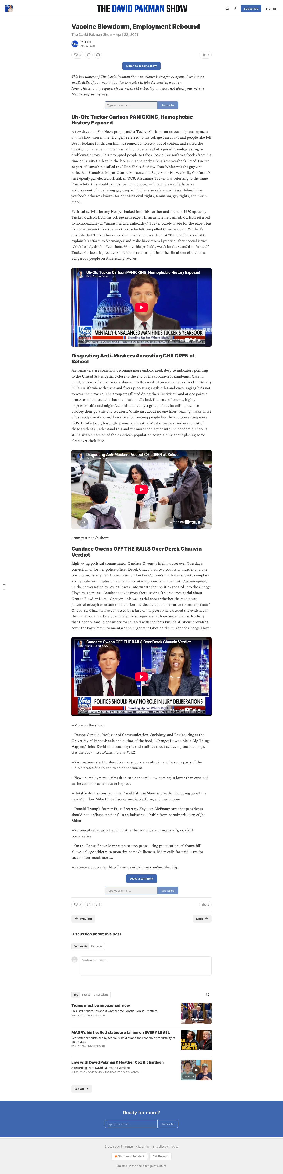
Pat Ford (86, 42)
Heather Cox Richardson (125, 1072)
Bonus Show (96, 846)
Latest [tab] (86, 994)
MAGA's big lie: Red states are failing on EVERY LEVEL (120, 1032)
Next (199, 919)
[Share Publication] (235, 8)
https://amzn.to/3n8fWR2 (115, 752)
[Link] (66, 120)
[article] (141, 1013)
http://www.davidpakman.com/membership (143, 867)
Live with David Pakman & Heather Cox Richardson (117, 1062)
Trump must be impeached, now (100, 1005)
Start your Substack (131, 1156)
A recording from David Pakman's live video (100, 1068)
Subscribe (251, 8)
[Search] (227, 8)
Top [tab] (76, 994)
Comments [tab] (80, 946)
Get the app (160, 1156)
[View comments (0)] (89, 55)
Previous (86, 919)
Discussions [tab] (101, 994)
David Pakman (96, 1015)
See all (79, 1089)
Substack (122, 1166)
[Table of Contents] (4, 587)
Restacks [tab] (96, 946)
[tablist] (88, 946)
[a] (196, 1070)
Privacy (139, 1146)
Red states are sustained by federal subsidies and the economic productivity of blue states (123, 1040)
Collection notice (167, 1146)
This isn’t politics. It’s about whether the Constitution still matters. (114, 1011)
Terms (151, 1146)
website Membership (139, 88)
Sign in (271, 8)
